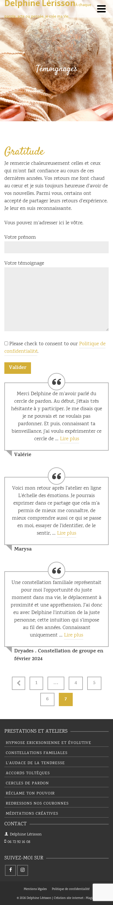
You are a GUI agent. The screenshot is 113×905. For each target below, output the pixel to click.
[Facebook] (10, 870)
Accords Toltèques (28, 773)
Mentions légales (35, 889)
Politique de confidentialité (71, 889)
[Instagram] (22, 870)
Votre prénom (20, 237)
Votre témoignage (24, 263)
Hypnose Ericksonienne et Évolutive (48, 743)
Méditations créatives (32, 814)
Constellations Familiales (37, 753)
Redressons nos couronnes (37, 804)
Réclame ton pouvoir (30, 793)
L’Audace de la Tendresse (35, 763)
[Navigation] (101, 8)
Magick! (91, 898)
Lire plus (69, 439)
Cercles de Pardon (27, 783)
